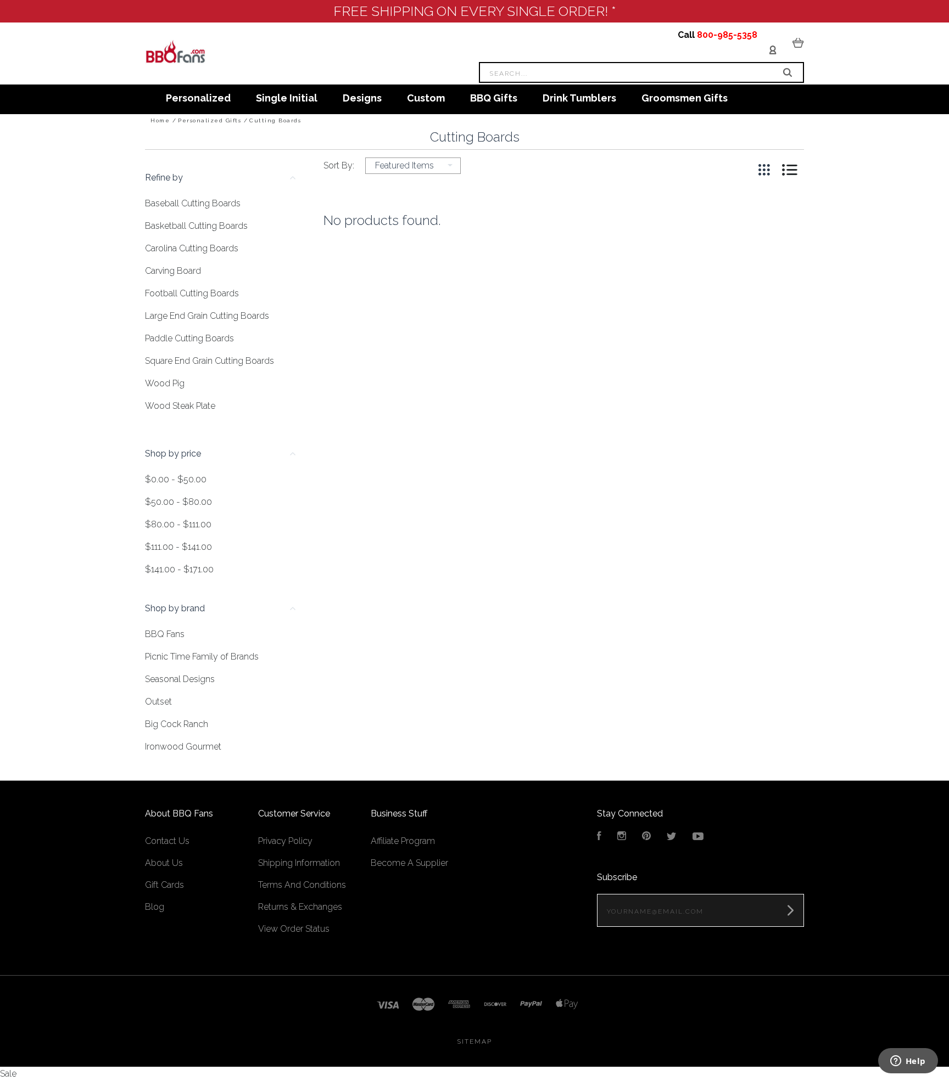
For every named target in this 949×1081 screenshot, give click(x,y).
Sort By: (338, 165)
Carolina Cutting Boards (191, 248)
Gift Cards (164, 885)
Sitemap (474, 1041)
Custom (426, 98)
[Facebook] (599, 837)
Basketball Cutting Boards (196, 226)
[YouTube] (698, 837)
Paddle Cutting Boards (189, 338)
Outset (158, 701)
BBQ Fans (165, 634)
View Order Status (294, 929)
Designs (362, 98)
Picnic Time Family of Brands (202, 656)
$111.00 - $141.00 (178, 547)
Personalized (198, 98)
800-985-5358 (727, 35)
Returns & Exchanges (300, 907)
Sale (8, 1073)
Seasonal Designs (180, 679)
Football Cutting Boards (192, 293)
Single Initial (286, 98)
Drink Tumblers (579, 98)
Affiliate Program (403, 841)
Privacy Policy (285, 841)
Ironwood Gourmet (183, 746)
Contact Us (167, 841)
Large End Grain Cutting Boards (207, 316)
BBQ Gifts (493, 98)
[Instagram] (621, 837)
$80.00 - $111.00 (178, 524)
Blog (154, 907)
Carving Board (173, 271)
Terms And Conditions (302, 885)
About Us (164, 863)
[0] (798, 42)
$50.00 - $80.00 (178, 502)
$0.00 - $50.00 (175, 479)
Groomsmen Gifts (684, 98)
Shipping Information (299, 863)
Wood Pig (165, 383)
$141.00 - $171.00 (179, 569)
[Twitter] (672, 837)
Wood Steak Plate (180, 406)
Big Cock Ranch (176, 724)
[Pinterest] (646, 837)
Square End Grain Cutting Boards (209, 361)
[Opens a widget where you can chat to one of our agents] (908, 1062)
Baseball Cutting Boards (193, 203)
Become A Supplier (409, 863)
